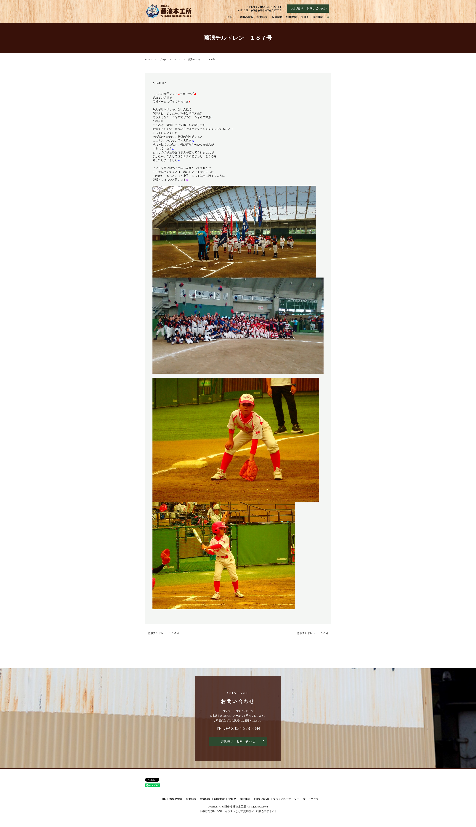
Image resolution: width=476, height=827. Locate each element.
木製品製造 (246, 17)
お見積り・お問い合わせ (308, 8)
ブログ (305, 17)
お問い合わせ (261, 799)
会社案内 (318, 17)
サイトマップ (311, 799)
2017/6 (177, 59)
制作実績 (291, 17)
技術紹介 (262, 17)
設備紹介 (277, 17)
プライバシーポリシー (286, 799)
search (330, 17)
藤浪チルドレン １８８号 (312, 633)
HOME (230, 17)
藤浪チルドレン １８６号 (163, 633)
